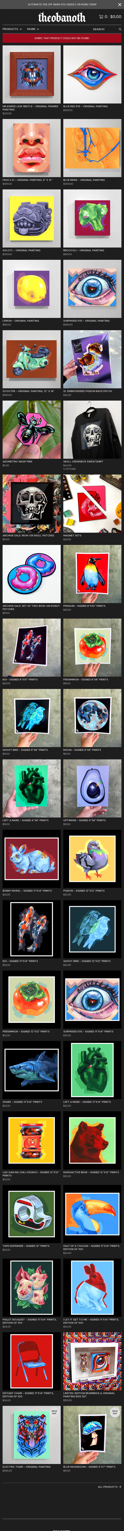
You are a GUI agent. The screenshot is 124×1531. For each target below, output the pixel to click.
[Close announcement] (119, 4)
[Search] (120, 29)
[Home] (62, 17)
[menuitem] (12, 29)
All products (108, 1487)
